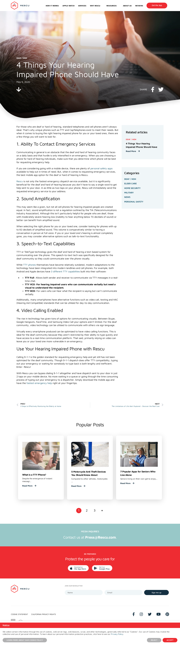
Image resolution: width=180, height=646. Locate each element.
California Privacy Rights (43, 614)
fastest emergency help (39, 383)
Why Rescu (95, 6)
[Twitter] (150, 614)
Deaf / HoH (130, 179)
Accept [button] (170, 640)
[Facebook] (133, 614)
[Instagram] (141, 614)
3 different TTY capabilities (65, 271)
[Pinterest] (167, 614)
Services (82, 6)
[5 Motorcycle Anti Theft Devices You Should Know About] (90, 454)
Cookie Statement (19, 614)
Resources (111, 6)
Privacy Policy (117, 634)
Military (129, 192)
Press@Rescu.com (100, 537)
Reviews (139, 6)
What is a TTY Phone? (34, 474)
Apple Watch (68, 6)
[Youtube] (158, 614)
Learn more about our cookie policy (25, 640)
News (127, 197)
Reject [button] (154, 640)
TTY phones (29, 264)
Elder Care (130, 183)
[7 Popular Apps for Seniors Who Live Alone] (139, 454)
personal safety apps (101, 168)
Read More (131, 151)
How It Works (52, 6)
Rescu (19, 181)
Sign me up (156, 592)
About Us (127, 6)
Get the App (157, 5)
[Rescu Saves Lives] (20, 5)
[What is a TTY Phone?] (41, 455)
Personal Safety (133, 201)
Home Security (132, 188)
